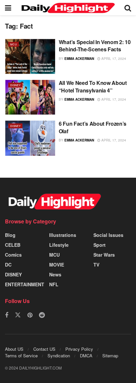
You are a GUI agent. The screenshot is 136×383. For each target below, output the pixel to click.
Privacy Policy (79, 349)
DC (8, 264)
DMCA (86, 355)
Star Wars (104, 254)
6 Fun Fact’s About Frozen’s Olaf (92, 127)
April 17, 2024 (113, 58)
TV (96, 264)
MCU (13, 44)
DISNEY (15, 85)
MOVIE (56, 264)
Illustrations (62, 235)
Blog (10, 235)
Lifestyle (59, 245)
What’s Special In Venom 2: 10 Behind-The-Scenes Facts (95, 45)
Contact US (44, 349)
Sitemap (110, 355)
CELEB (12, 245)
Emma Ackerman (79, 58)
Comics (13, 254)
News (55, 274)
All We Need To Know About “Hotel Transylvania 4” (93, 86)
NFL (53, 284)
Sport (99, 245)
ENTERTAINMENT (24, 284)
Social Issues (108, 235)
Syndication (59, 355)
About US (14, 349)
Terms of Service (21, 355)
